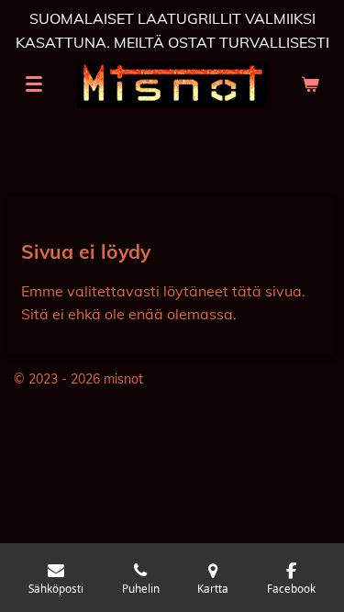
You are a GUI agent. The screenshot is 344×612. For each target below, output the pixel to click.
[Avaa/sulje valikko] (34, 84)
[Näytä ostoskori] (310, 84)
